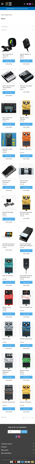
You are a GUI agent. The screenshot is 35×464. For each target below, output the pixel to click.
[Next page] (32, 417)
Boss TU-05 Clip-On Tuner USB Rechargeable (8, 55)
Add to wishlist (9, 64)
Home (2, 15)
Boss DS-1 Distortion (25, 149)
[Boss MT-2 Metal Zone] (8, 392)
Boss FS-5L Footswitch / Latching (26, 86)
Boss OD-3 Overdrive (25, 402)
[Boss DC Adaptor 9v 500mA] (26, 44)
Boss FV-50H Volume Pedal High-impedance (26, 244)
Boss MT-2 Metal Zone (9, 402)
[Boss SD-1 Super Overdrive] (26, 108)
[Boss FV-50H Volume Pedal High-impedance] (26, 234)
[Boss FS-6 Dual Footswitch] (26, 171)
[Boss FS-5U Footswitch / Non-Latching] (8, 76)
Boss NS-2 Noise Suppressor (7, 371)
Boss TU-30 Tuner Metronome (7, 118)
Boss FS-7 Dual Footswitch (6, 181)
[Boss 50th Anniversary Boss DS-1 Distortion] (8, 234)
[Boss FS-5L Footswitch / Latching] (26, 76)
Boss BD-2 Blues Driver (26, 339)
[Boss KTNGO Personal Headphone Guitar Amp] (26, 266)
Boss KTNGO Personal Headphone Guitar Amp (26, 276)
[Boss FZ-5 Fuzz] (8, 329)
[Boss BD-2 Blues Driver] (26, 329)
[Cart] (27, 4)
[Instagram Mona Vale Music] (19, 436)
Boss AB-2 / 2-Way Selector (7, 149)
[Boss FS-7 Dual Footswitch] (8, 171)
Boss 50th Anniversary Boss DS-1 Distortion (9, 244)
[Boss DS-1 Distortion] (26, 139)
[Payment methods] (11, 461)
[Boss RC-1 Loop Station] (8, 297)
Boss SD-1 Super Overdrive (24, 118)
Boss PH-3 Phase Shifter (24, 371)
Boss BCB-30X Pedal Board (8, 213)
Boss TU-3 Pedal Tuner (26, 307)
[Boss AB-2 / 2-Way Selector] (8, 139)
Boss (11, 15)
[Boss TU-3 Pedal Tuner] (26, 297)
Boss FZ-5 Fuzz (6, 339)
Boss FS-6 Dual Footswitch (24, 181)
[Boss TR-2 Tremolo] (8, 266)
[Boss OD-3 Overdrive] (26, 392)
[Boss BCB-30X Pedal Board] (8, 203)
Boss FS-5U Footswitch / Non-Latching (9, 86)
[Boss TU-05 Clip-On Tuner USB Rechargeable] (8, 44)
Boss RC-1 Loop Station (7, 308)
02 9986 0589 (33, 4)
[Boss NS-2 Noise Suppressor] (8, 361)
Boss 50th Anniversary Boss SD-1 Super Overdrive (26, 213)
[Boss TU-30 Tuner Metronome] (8, 108)
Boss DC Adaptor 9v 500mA (25, 55)
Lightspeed (25, 459)
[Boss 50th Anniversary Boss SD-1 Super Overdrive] (26, 203)
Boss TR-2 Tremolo (8, 275)
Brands (7, 15)
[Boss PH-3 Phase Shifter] (26, 361)
